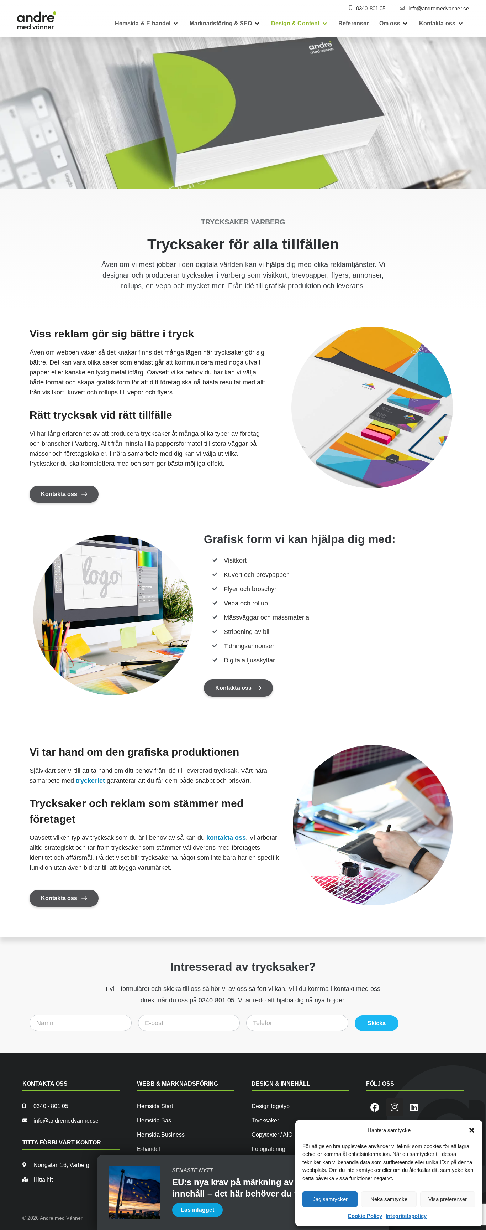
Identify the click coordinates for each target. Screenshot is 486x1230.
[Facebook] (375, 1107)
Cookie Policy (365, 1216)
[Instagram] (394, 1107)
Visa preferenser (447, 1199)
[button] (471, 1130)
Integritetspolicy (406, 1216)
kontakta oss (226, 837)
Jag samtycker (330, 1199)
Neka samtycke (388, 1199)
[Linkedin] (414, 1107)
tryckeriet (90, 780)
